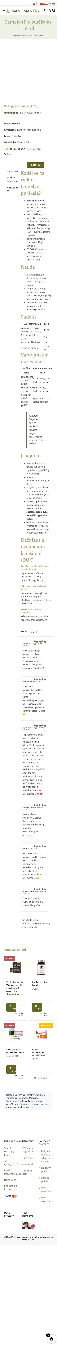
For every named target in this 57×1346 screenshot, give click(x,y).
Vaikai (37, 1104)
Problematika (24, 1101)
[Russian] (50, 3)
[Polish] (46, 3)
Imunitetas (23, 1098)
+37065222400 (11, 1164)
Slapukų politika (45, 1180)
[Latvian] (41, 3)
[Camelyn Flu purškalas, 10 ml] (28, 74)
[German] (38, 3)
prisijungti (32, 927)
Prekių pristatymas (46, 1199)
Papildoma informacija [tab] (12, 179)
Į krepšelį (35, 165)
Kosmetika (28, 1158)
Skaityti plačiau (20, 1015)
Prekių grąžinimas (46, 1189)
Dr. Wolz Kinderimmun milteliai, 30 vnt (39, 1052)
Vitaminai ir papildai (15, 1107)
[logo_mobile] (22, 10)
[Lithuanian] (44, 3)
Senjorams (36, 1101)
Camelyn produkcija (35, 1095)
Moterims (34, 1098)
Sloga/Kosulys (12, 1104)
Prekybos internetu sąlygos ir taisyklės (45, 1156)
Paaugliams (11, 1101)
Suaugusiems (26, 1104)
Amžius (21, 1095)
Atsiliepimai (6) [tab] (12, 189)
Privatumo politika (46, 1170)
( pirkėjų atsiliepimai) (30, 113)
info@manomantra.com (15, 1174)
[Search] (53, 10)
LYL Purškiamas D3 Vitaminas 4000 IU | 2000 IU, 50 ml (14, 985)
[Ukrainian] (53, 3)
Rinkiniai (27, 1171)
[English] (34, 3)
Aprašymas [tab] (12, 171)
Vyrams (29, 1107)
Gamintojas (11, 1098)
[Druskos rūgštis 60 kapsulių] (41, 967)
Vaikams (45, 1104)
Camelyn (21, 142)
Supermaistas (28, 1164)
